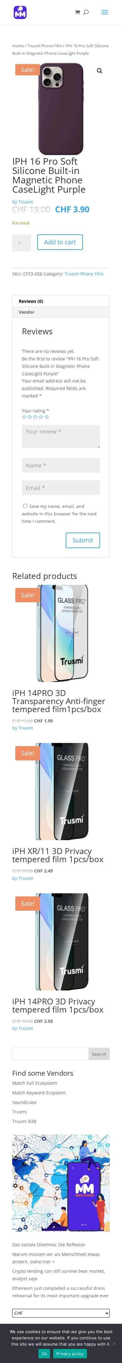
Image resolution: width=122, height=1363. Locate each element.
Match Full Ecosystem (34, 1083)
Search (99, 1054)
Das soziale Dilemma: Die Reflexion (48, 1245)
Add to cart (60, 242)
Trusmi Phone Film (44, 46)
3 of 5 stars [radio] (35, 417)
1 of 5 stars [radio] (24, 417)
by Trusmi (22, 202)
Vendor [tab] (26, 312)
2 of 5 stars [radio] (30, 417)
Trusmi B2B (24, 1121)
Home (18, 46)
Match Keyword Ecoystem (39, 1093)
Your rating (35, 411)
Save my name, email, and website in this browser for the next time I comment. (59, 513)
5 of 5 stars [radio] (46, 417)
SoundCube (24, 1102)
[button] (99, 71)
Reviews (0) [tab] (31, 301)
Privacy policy (70, 1353)
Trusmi (19, 1112)
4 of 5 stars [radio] (41, 417)
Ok (44, 1353)
